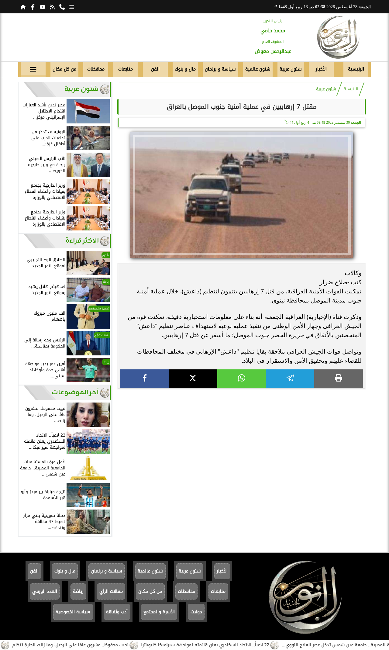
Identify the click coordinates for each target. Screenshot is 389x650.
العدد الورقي (44, 591)
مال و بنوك (185, 69)
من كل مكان (64, 69)
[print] (338, 378)
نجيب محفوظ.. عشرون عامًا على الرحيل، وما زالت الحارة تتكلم (87, 645)
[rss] (52, 7)
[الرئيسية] (23, 7)
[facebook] (144, 378)
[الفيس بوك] (33, 7)
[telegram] (290, 378)
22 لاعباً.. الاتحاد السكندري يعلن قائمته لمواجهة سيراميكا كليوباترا (222, 645)
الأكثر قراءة (82, 241)
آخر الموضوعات (75, 392)
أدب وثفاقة (117, 612)
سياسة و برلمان (220, 69)
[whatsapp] (241, 378)
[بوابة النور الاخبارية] (338, 37)
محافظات (96, 69)
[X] (193, 378)
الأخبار (321, 69)
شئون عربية (291, 69)
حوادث (196, 612)
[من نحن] (62, 7)
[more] (72, 7)
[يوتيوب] (42, 7)
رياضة (78, 591)
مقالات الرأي (111, 591)
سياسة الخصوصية (73, 612)
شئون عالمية (257, 69)
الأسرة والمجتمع (159, 612)
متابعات (125, 69)
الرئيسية (356, 69)
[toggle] (33, 68)
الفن (155, 69)
